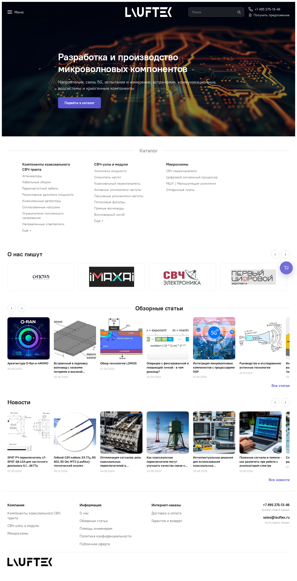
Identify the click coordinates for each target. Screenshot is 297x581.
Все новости (279, 479)
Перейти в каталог (79, 103)
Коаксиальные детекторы (41, 201)
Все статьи (280, 385)
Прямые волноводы (109, 208)
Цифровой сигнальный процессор (192, 177)
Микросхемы (177, 164)
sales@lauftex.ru (276, 517)
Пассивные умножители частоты (118, 196)
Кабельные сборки (36, 182)
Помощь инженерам (96, 528)
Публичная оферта (95, 544)
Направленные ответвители (43, 224)
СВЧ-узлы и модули (111, 164)
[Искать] (239, 12)
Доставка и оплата (166, 513)
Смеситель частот (107, 177)
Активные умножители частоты (117, 190)
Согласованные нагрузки (41, 207)
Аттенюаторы (32, 176)
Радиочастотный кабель (40, 188)
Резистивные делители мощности (48, 195)
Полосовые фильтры (109, 202)
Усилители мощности (110, 171)
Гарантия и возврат (167, 521)
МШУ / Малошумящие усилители (191, 183)
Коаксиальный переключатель (117, 183)
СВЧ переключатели (181, 171)
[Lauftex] (148, 12)
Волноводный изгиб (109, 214)
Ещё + (26, 230)
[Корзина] (286, 267)
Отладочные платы (180, 190)
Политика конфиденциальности (106, 536)
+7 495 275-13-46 (276, 505)
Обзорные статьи (94, 521)
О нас (84, 513)
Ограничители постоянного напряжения (43, 215)
